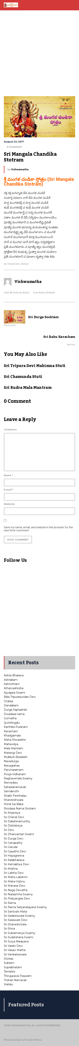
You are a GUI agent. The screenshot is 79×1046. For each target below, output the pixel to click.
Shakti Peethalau (15, 795)
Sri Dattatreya (13, 825)
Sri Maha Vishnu (14, 881)
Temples (9, 971)
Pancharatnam (14, 770)
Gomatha (10, 718)
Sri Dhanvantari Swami (19, 834)
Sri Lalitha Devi (14, 873)
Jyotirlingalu (12, 722)
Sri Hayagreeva (14, 855)
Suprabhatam (13, 967)
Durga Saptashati (15, 709)
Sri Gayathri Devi (15, 851)
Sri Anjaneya (12, 812)
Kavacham (11, 731)
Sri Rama (10, 903)
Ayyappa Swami (14, 692)
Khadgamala (12, 735)
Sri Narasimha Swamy (18, 894)
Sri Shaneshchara (15, 924)
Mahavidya (11, 744)
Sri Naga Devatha (15, 890)
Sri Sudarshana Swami (18, 937)
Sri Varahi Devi (13, 946)
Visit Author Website (44, 292)
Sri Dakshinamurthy (17, 821)
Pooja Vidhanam (15, 774)
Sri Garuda (10, 847)
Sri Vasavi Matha (15, 950)
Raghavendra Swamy (18, 778)
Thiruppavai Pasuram (18, 976)
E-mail (8, 489)
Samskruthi (11, 791)
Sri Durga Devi (13, 838)
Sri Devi (9, 830)
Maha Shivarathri (15, 739)
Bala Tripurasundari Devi (20, 697)
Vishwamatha (20, 169)
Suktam (9, 963)
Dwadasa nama (14, 714)
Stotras (25, 264)
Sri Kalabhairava (14, 860)
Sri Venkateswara (15, 954)
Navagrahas (12, 765)
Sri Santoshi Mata (15, 911)
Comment (10, 429)
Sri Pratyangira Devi (17, 898)
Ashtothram (12, 684)
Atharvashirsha (13, 688)
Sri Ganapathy (13, 842)
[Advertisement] (39, 52)
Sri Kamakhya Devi (16, 864)
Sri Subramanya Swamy (19, 933)
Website (9, 504)
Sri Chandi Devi (12, 264)
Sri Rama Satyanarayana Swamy (25, 907)
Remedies (11, 782)
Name (8, 475)
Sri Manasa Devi (14, 885)
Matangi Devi (13, 752)
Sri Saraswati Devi (15, 920)
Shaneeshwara (13, 800)
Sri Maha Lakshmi (15, 877)
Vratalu (8, 984)
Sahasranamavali (15, 787)
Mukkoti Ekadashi (15, 757)
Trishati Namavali (15, 980)
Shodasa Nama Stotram (20, 808)
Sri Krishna (11, 868)
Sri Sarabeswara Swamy (19, 915)
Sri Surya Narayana (16, 941)
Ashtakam (10, 679)
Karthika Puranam (16, 727)
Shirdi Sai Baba (13, 804)
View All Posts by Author (17, 292)
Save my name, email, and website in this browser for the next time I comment (38, 529)
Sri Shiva (9, 928)
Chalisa (8, 701)
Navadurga (11, 761)
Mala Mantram (13, 748)
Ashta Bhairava (14, 675)
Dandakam (11, 705)
